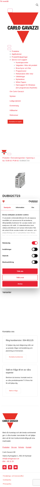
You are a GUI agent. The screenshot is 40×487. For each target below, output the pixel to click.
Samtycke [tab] (7, 207)
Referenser (14, 115)
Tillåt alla (20, 271)
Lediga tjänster (15, 101)
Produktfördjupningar (20, 57)
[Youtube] (16, 467)
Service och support (19, 60)
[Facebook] (4, 467)
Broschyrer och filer (23, 68)
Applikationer (17, 54)
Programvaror (21, 71)
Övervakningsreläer (18, 158)
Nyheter (13, 96)
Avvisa (20, 284)
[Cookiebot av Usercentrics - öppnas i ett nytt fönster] (29, 201)
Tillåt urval (20, 277)
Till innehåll (4, 1)
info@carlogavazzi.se (10, 459)
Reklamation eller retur (24, 74)
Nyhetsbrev (20, 79)
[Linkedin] (10, 467)
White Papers (21, 82)
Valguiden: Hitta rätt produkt (26, 65)
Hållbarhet (13, 110)
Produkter (15, 51)
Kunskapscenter (22, 63)
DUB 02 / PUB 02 (12, 161)
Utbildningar (20, 77)
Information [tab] (20, 207)
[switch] (35, 249)
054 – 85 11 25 (8, 461)
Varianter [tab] (6, 292)
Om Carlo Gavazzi (17, 91)
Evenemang (14, 106)
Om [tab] (32, 207)
